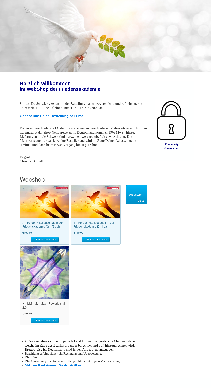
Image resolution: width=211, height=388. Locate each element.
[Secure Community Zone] (172, 120)
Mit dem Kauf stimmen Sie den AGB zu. (53, 365)
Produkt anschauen (45, 239)
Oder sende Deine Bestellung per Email (52, 116)
